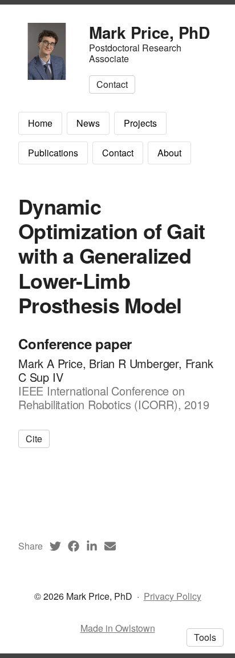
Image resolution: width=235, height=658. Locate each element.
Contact (117, 152)
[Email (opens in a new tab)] (110, 546)
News (88, 123)
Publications (53, 152)
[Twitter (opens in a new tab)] (55, 546)
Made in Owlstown (117, 628)
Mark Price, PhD (149, 32)
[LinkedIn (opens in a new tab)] (92, 546)
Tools (205, 637)
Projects (140, 123)
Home (40, 123)
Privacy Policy (172, 596)
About (169, 152)
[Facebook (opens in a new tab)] (73, 546)
